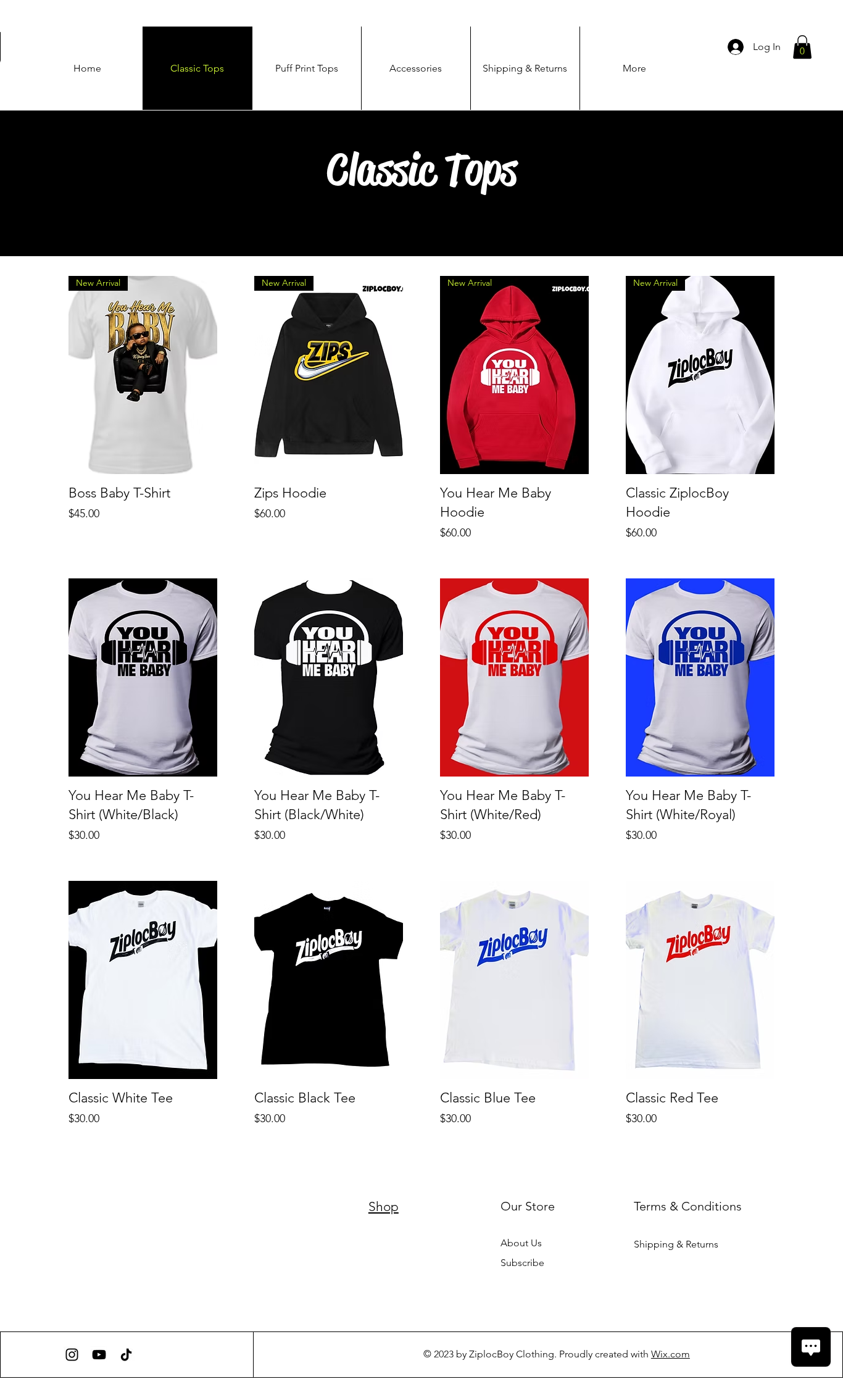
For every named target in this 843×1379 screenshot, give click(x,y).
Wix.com (670, 1354)
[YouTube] (99, 1354)
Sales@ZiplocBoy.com (122, 1227)
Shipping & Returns (676, 1244)
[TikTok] (126, 1354)
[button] (802, 47)
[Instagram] (72, 1354)
